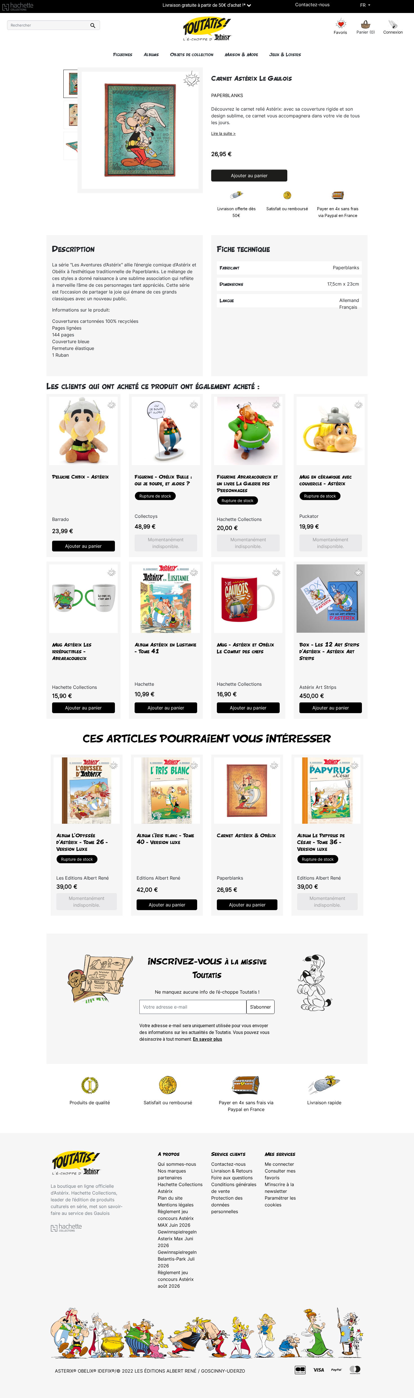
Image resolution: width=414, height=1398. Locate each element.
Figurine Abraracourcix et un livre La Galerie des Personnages (247, 483)
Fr (363, 5)
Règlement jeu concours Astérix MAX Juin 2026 (176, 1218)
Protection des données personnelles (226, 1204)
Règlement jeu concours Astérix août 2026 (176, 1279)
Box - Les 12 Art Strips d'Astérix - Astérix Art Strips (329, 651)
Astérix (165, 1191)
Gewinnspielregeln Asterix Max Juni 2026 (177, 1238)
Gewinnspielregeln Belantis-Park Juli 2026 (177, 1258)
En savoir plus (207, 1039)
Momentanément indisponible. (166, 543)
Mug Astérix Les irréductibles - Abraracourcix (72, 651)
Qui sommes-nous (177, 1164)
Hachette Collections (180, 1184)
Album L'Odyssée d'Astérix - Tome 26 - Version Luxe (82, 842)
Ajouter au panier (249, 175)
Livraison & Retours (231, 1171)
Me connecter (279, 1164)
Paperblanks (227, 95)
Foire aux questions (232, 1177)
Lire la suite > (223, 133)
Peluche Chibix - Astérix (80, 477)
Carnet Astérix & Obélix (246, 835)
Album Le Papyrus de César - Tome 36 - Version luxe (321, 842)
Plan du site (170, 1198)
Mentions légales (175, 1205)
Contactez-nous (312, 4)
